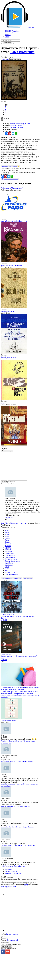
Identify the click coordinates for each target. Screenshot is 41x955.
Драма (7, 538)
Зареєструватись (12, 934)
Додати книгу (10, 572)
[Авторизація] (13, 43)
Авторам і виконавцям (13, 873)
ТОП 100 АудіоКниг (12, 31)
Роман (29, 123)
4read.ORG (5, 523)
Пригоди (8, 548)
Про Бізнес (9, 563)
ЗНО (6, 570)
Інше (7, 569)
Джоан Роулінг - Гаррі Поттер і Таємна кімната (18, 845)
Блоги (7, 37)
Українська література (18, 123)
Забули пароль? (12, 940)
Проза (7, 540)
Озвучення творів (11, 574)
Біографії (8, 549)
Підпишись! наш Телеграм (10, 179)
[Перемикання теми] (2, 43)
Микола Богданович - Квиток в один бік (15, 806)
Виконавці (9, 33)
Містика (8, 546)
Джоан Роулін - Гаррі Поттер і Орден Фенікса (17, 827)
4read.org (31, 27)
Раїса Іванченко (22, 52)
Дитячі (7, 542)
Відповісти (9, 518)
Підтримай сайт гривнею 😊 (10, 166)
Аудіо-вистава (10, 557)
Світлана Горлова (16, 127)
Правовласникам (11, 871)
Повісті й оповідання (12, 561)
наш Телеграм (28, 578)
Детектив (8, 551)
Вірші (7, 532)
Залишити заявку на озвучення (11, 578)
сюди (26, 885)
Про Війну (9, 565)
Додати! (4, 481)
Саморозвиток (10, 555)
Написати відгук (7, 451)
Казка (7, 530)
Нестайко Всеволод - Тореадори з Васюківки (17, 761)
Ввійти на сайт (6, 946)
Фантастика (9, 553)
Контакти (8, 870)
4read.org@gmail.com (8, 886)
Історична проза (11, 559)
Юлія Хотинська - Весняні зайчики (13, 866)
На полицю (5, 59)
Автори (8, 35)
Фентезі (8, 544)
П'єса (7, 567)
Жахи (7, 536)
